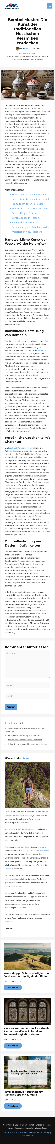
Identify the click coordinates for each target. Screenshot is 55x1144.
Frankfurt (25, 850)
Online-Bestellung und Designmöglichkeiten (27, 744)
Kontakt (23, 1132)
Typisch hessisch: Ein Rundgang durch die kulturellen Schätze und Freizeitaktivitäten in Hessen (30, 199)
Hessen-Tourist (11, 1132)
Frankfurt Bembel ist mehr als (22, 448)
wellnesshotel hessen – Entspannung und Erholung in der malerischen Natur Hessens (30, 227)
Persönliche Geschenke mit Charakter (25, 739)
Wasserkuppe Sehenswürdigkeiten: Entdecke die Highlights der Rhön (27, 975)
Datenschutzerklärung (39, 1132)
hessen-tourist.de (12, 815)
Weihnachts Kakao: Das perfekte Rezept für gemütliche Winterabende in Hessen (30, 213)
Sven (25, 758)
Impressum (27, 1135)
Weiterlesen (13, 987)
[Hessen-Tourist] (12, 6)
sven (6, 981)
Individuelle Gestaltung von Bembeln (24, 735)
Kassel (32, 850)
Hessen (8, 868)
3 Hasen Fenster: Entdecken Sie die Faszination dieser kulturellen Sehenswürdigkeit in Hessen (27, 1031)
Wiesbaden (44, 850)
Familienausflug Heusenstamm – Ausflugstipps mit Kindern (24, 1093)
